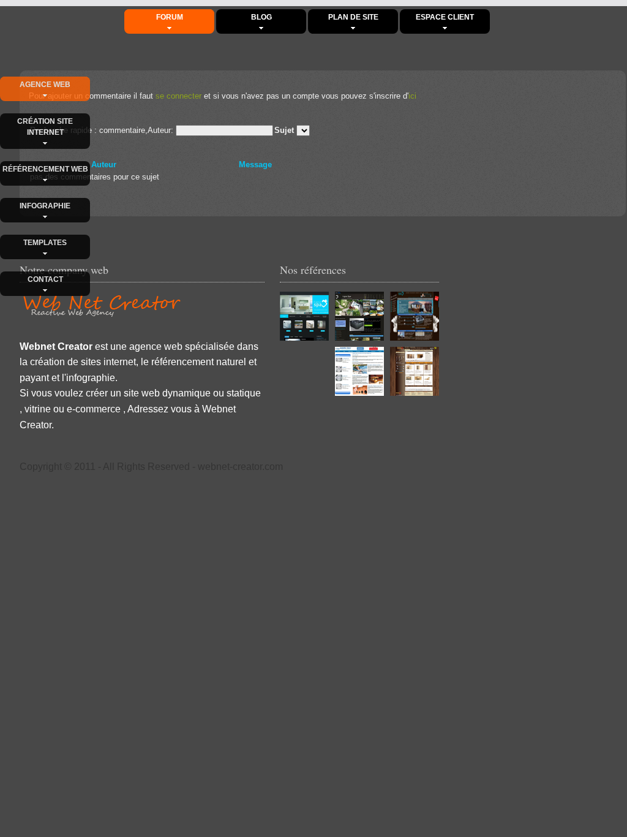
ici (412, 95)
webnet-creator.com (240, 466)
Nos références (313, 269)
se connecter (178, 95)
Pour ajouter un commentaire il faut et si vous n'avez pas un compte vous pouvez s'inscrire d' (222, 95)
